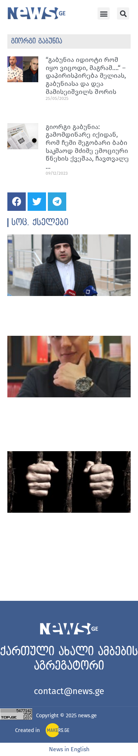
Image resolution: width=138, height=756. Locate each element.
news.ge (87, 716)
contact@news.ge (69, 691)
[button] (104, 13)
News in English (69, 749)
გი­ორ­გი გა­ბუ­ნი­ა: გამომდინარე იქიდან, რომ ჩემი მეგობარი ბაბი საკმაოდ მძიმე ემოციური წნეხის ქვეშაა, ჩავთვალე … (87, 147)
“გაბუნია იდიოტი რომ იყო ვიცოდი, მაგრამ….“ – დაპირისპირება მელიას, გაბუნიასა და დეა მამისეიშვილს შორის (86, 75)
